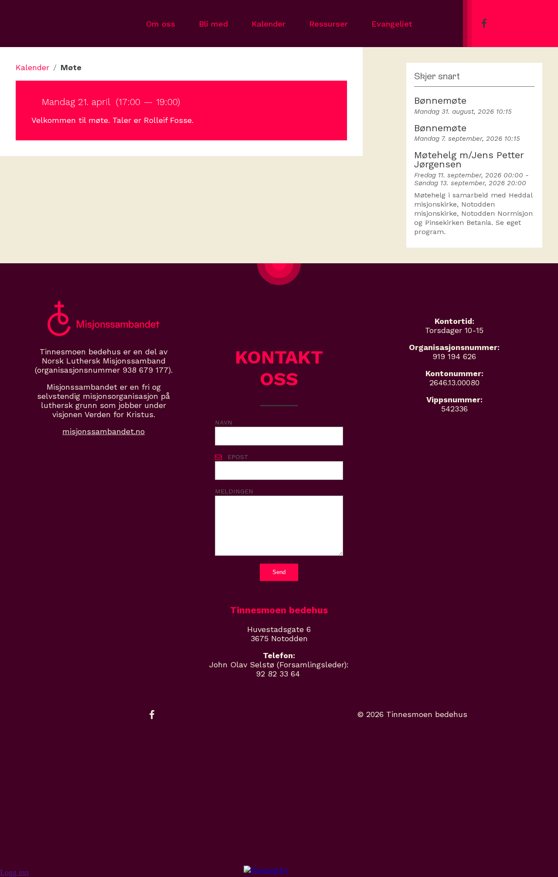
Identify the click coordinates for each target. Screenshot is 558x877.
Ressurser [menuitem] (328, 23)
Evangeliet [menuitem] (391, 23)
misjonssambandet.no (103, 431)
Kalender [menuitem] (269, 23)
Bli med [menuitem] (213, 23)
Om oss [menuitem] (160, 23)
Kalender (32, 67)
